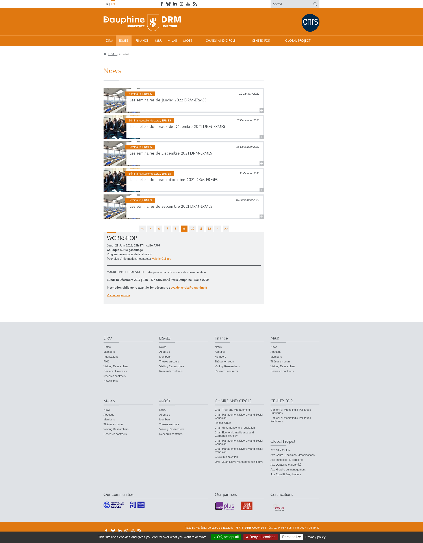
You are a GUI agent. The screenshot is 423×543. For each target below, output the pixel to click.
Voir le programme (118, 295)
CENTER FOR (261, 41)
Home (107, 347)
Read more (184, 100)
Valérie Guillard (161, 258)
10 (192, 228)
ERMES (123, 41)
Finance (142, 41)
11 (200, 228)
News (162, 347)
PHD (106, 361)
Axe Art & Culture (281, 450)
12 (209, 228)
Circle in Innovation (226, 457)
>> (226, 228)
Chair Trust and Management (232, 409)
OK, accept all (227, 537)
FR (106, 4)
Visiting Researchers (116, 366)
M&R (158, 41)
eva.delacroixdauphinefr (189, 287)
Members (109, 351)
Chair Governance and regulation (235, 427)
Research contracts (170, 371)
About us (164, 351)
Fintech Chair (223, 422)
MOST (187, 41)
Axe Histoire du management (288, 469)
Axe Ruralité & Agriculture (286, 474)
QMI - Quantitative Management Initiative (239, 461)
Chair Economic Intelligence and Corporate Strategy (234, 434)
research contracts (115, 376)
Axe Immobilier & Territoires (287, 459)
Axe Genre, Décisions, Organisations (293, 455)
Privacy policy (315, 537)
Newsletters (111, 381)
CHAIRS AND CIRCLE (221, 41)
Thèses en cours (169, 361)
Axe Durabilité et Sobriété (286, 464)
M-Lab (172, 41)
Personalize (291, 537)
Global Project (298, 41)
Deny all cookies (262, 537)
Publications (111, 356)
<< (142, 228)
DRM (109, 41)
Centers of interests (115, 371)
